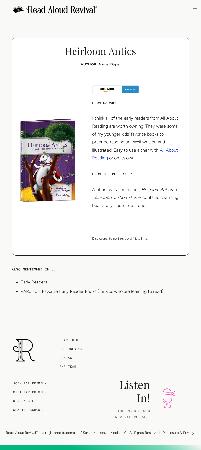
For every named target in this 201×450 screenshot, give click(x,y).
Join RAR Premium (30, 383)
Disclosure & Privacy (178, 433)
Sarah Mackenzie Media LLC (104, 433)
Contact (67, 358)
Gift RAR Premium (30, 392)
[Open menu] (196, 9)
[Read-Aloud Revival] (24, 350)
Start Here (70, 340)
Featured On (71, 349)
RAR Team (68, 367)
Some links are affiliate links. (128, 238)
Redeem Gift (24, 401)
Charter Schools (29, 410)
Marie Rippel (110, 64)
